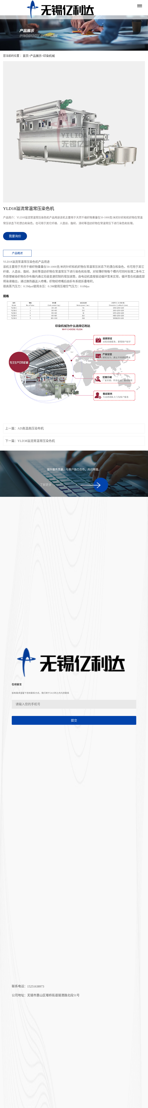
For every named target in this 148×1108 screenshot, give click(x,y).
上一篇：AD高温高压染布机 (24, 428)
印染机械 (49, 55)
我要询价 (15, 236)
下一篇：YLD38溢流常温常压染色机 (30, 441)
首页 (26, 55)
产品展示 (36, 55)
